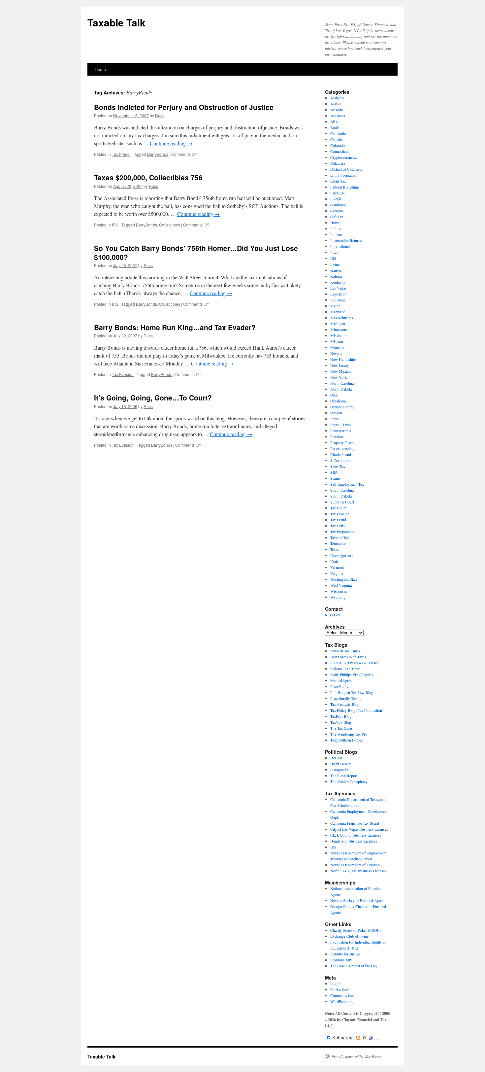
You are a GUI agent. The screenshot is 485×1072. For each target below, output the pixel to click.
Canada (336, 139)
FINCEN (337, 192)
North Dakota (341, 389)
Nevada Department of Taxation (355, 864)
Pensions (337, 436)
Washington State (343, 579)
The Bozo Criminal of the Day (353, 965)
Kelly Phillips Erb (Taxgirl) (351, 674)
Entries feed (339, 989)
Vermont (337, 567)
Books (335, 127)
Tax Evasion (123, 374)
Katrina (336, 276)
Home (100, 69)
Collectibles (169, 224)
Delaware (337, 163)
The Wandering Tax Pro (348, 734)
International (340, 246)
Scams (335, 478)
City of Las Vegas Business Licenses (359, 829)
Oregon (336, 412)
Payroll (335, 418)
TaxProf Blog (340, 716)
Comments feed (342, 995)
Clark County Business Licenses (355, 835)
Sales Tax (337, 466)
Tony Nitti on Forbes (346, 740)
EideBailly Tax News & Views (354, 662)
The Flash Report (343, 775)
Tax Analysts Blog (344, 704)
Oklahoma (338, 400)
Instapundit (339, 769)
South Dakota (341, 496)
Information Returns (346, 240)
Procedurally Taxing (346, 698)
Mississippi (339, 335)
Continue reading (171, 143)
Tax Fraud (121, 154)
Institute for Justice (345, 953)
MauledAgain (341, 680)
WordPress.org (342, 1001)
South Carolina (342, 490)
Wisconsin (338, 591)
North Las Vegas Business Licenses (358, 870)
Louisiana (337, 299)
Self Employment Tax (347, 484)
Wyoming (337, 597)
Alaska (335, 103)
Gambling (338, 204)
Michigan (337, 323)
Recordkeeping (342, 448)
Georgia (336, 210)
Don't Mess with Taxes (348, 656)
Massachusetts (341, 317)
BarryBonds (157, 154)
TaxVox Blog (340, 722)
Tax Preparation (342, 531)
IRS (115, 224)
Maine (335, 305)
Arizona (336, 109)
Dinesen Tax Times (345, 650)
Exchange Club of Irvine (349, 936)
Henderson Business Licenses (353, 841)
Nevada (336, 353)
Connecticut (339, 151)
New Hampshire (343, 359)
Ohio (334, 395)
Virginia (336, 573)
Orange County (342, 406)
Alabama (337, 97)
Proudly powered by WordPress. (357, 1056)
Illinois (335, 228)
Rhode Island (340, 454)
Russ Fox (332, 614)
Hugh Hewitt (340, 763)
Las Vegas (338, 288)
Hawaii (335, 222)
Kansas (336, 270)
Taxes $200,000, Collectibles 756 (148, 177)
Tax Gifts (337, 525)
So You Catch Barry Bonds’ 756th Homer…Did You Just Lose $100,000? (196, 252)
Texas (334, 549)
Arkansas (337, 115)
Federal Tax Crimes (345, 668)
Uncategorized (341, 555)
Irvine (335, 264)
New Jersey (339, 365)
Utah (334, 561)
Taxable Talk (116, 22)
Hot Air (336, 757)
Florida (335, 198)
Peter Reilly (339, 686)
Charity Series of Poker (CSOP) (355, 930)
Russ (159, 115)
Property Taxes (342, 442)
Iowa (334, 252)
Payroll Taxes (340, 424)
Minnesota (338, 329)
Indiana (336, 234)
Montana (337, 347)
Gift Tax (336, 216)
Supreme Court (342, 501)
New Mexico (340, 371)
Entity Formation (343, 175)
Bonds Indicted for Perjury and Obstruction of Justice (184, 107)
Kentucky (337, 282)
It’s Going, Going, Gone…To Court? (153, 397)
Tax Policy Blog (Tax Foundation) (356, 710)
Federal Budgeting (344, 187)
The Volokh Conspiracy (349, 781)
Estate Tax (338, 181)
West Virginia (341, 585)
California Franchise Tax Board (354, 823)
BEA (334, 121)
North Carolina (342, 383)
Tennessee (338, 543)
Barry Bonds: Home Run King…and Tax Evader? (175, 327)
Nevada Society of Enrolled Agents (357, 900)
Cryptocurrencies (343, 157)
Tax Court (338, 507)
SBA (334, 472)
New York (338, 377)
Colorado (337, 145)
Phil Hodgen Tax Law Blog (351, 692)
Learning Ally (341, 959)
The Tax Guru (341, 728)
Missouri (337, 341)
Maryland (337, 311)
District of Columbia (346, 169)
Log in (335, 983)
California (338, 133)
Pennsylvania (340, 430)
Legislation (338, 293)
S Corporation (341, 460)
